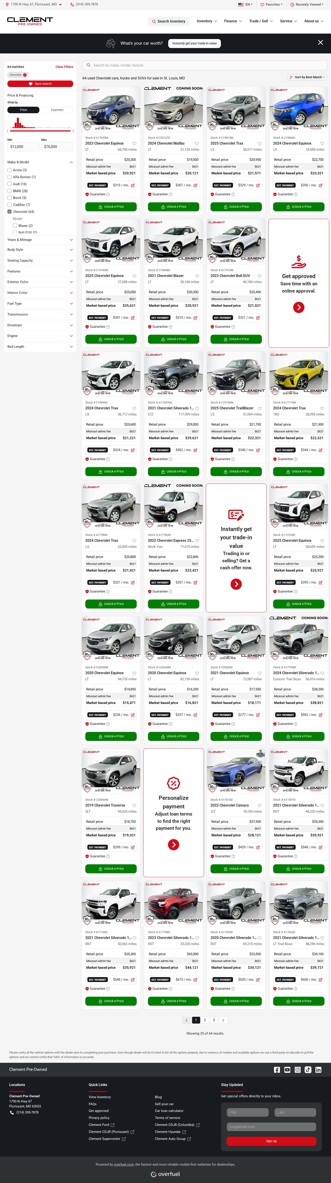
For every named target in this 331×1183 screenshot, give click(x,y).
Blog (158, 1097)
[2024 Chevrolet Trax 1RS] (299, 374)
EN (247, 4)
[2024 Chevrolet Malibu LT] (173, 109)
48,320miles (315, 811)
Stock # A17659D (222, 932)
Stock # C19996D (96, 402)
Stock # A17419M (222, 270)
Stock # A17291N (284, 799)
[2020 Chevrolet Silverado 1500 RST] (236, 903)
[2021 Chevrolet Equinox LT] (236, 638)
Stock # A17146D (96, 932)
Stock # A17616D (222, 799)
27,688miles (127, 282)
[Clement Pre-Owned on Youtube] (285, 1069)
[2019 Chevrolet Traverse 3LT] (111, 771)
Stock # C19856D (284, 137)
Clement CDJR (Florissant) (109, 1132)
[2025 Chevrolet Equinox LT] (111, 241)
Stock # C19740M (96, 270)
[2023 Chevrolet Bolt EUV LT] (236, 241)
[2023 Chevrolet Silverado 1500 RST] (173, 903)
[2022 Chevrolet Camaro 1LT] (236, 771)
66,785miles (127, 150)
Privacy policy (99, 1118)
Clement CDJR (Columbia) (174, 1125)
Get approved (99, 1111)
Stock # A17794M (284, 667)
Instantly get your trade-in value (194, 43)
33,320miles (189, 944)
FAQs (93, 1104)
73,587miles (252, 679)
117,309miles (189, 414)
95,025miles (127, 811)
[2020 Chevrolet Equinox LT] (111, 638)
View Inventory (100, 1097)
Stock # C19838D (159, 270)
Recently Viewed (308, 4)
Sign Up (271, 1141)
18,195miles (252, 811)
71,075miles (189, 547)
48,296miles (315, 944)
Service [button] (286, 21)
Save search (43, 83)
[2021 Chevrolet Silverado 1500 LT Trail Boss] (299, 903)
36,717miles (127, 414)
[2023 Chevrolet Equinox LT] (111, 109)
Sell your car (164, 1104)
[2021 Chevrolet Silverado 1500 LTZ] (173, 374)
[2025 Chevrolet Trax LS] (236, 109)
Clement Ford (99, 1125)
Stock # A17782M (159, 535)
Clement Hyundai (168, 1132)
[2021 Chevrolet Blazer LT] (173, 241)
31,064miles (252, 414)
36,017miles (252, 150)
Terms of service (167, 1118)
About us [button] (311, 21)
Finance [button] (230, 21)
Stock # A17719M (284, 402)
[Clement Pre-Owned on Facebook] (275, 1069)
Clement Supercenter (104, 1139)
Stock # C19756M (222, 402)
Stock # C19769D (284, 535)
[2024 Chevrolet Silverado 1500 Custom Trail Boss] (299, 638)
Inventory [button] (204, 21)
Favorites (273, 4)
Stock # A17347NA (160, 402)
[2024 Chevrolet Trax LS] (111, 374)
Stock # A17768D (159, 932)
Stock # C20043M (159, 667)
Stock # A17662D (284, 932)
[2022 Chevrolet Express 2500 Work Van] (173, 506)
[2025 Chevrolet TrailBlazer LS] (236, 374)
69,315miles (252, 944)
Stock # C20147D (159, 137)
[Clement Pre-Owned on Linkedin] (316, 1069)
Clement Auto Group (170, 1139)
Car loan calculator (169, 1111)
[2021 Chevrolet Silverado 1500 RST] (299, 771)
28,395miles (315, 414)
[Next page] (223, 1020)
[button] (35, 4)
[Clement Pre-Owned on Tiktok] (306, 1069)
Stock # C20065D (222, 667)
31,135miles (189, 150)
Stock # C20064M (96, 799)
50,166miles (189, 282)
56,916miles (315, 679)
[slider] (7, 131)
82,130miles (189, 679)
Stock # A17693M (96, 137)
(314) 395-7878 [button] (87, 4)
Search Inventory (171, 21)
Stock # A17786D (96, 535)
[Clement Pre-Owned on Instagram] (296, 1069)
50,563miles (127, 944)
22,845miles (127, 547)
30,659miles (315, 547)
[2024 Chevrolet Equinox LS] (299, 109)
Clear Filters (64, 67)
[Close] (320, 42)
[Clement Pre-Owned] (30, 21)
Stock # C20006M (96, 667)
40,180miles (252, 282)
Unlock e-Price (114, 206)
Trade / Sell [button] (258, 21)
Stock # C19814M (222, 137)
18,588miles (315, 150)
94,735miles (127, 679)
